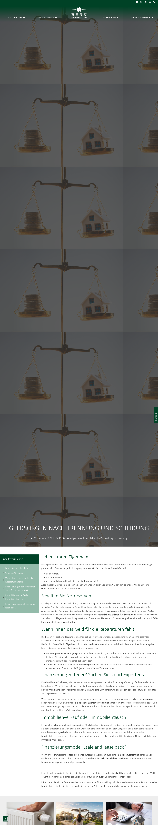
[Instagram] (141, 2)
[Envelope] (150, 2)
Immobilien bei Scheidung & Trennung (105, 538)
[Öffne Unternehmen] (152, 18)
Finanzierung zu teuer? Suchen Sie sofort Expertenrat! (20, 589)
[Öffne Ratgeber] (117, 18)
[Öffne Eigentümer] (56, 18)
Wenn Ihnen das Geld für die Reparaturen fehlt (19, 580)
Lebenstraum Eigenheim (17, 568)
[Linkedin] (145, 2)
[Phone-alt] (154, 2)
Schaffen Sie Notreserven (17, 573)
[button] (5, 819)
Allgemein (76, 538)
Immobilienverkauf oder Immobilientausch (17, 597)
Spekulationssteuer (128, 782)
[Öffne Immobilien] (24, 18)
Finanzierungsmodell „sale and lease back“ (20, 606)
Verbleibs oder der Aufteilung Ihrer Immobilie (97, 786)
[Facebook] (137, 2)
